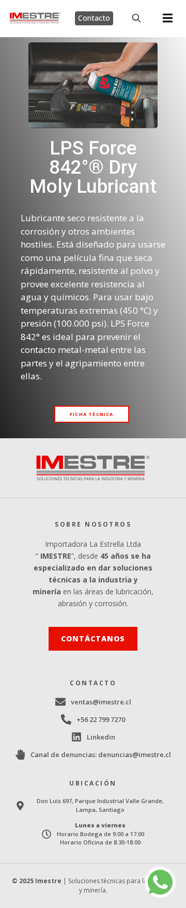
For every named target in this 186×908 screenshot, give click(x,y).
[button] (168, 18)
